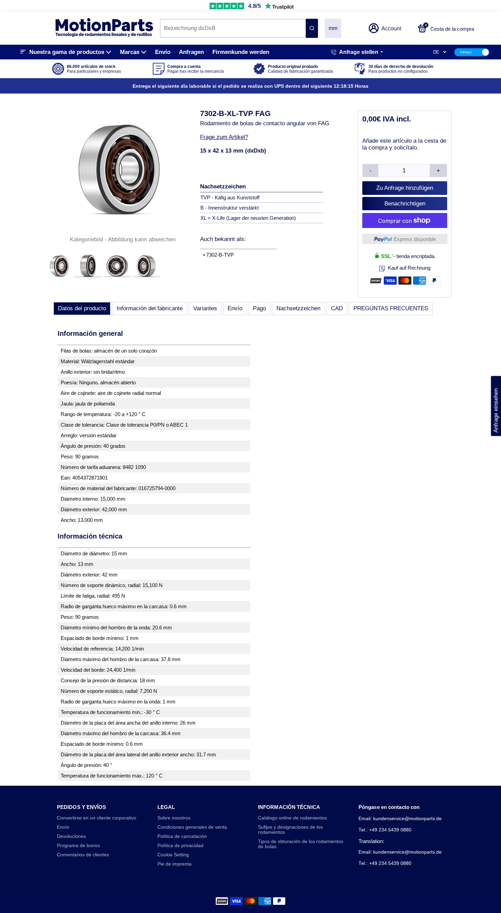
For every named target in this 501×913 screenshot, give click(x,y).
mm (333, 28)
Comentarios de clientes (83, 854)
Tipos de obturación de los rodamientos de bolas (300, 844)
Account (391, 28)
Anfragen (191, 52)
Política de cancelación (182, 836)
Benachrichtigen (404, 203)
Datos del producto (82, 308)
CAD (337, 308)
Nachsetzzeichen (298, 308)
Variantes (205, 308)
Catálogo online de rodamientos (292, 818)
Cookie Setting (173, 854)
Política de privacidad (180, 845)
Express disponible (415, 239)
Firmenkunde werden (240, 52)
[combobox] (232, 28)
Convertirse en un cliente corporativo (96, 818)
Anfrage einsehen (495, 406)
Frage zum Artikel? (224, 137)
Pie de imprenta (174, 864)
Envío (162, 52)
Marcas (129, 52)
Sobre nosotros (174, 818)
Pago (259, 308)
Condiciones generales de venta (192, 827)
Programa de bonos (78, 845)
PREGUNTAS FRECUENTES (390, 308)
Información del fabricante (150, 308)
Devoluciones (71, 836)
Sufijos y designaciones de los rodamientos (290, 830)
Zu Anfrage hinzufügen (404, 188)
